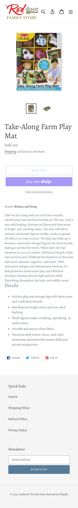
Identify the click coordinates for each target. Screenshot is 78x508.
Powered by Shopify (57, 494)
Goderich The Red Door (32, 494)
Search (12, 396)
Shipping (10, 151)
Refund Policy (17, 419)
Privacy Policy (17, 430)
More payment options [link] (39, 192)
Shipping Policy (19, 408)
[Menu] (70, 11)
